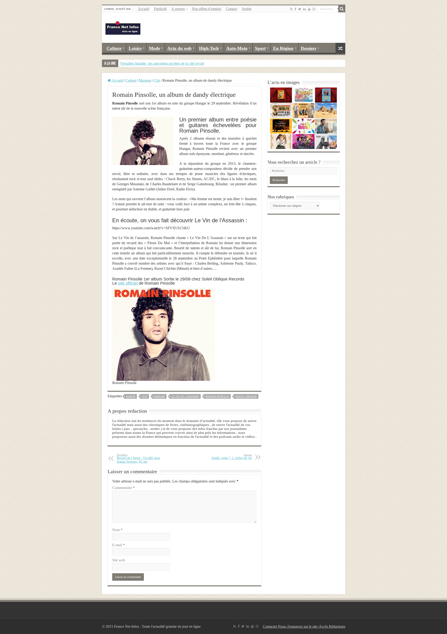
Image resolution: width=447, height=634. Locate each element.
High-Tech (209, 48)
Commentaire (123, 488)
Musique (145, 80)
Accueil (143, 9)
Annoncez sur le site (303, 626)
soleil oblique (246, 396)
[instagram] (314, 9)
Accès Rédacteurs (332, 626)
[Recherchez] (341, 8)
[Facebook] (295, 9)
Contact (231, 9)
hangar (159, 396)
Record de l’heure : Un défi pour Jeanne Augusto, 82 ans (138, 458)
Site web (118, 560)
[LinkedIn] (304, 9)
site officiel (128, 283)
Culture (114, 48)
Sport (260, 48)
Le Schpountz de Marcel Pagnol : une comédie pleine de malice (166, 63)
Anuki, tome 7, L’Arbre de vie (231, 456)
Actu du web (179, 48)
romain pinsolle (217, 396)
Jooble (246, 9)
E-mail (118, 545)
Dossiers (308, 48)
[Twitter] (300, 9)
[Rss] (291, 9)
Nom (117, 530)
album (130, 396)
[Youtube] (309, 9)
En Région (283, 48)
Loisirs (135, 48)
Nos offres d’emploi (206, 9)
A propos (178, 9)
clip (144, 396)
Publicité (160, 9)
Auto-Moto (236, 48)
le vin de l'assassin (185, 396)
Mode (154, 48)
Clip (157, 80)
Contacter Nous (275, 626)
